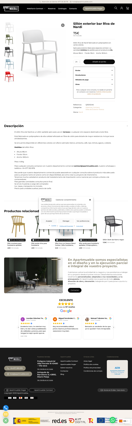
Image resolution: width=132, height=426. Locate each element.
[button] (90, 200)
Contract (96, 107)
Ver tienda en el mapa (45, 369)
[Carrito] (127, 8)
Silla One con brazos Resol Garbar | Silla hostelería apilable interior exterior (65, 245)
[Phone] (6, 408)
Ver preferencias (83, 221)
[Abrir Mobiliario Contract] (44, 8)
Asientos (89, 107)
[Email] (6, 414)
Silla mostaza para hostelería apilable (14, 244)
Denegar (66, 221)
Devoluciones (80, 75)
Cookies (53, 225)
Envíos (77, 70)
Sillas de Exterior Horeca (95, 109)
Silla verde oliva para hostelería (39, 244)
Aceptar (49, 221)
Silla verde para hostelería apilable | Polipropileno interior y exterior (89, 245)
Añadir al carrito (99, 62)
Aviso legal (79, 226)
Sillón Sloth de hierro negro (113, 240)
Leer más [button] (24, 336)
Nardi (81, 112)
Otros (77, 84)
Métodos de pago (82, 80)
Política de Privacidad (66, 226)
